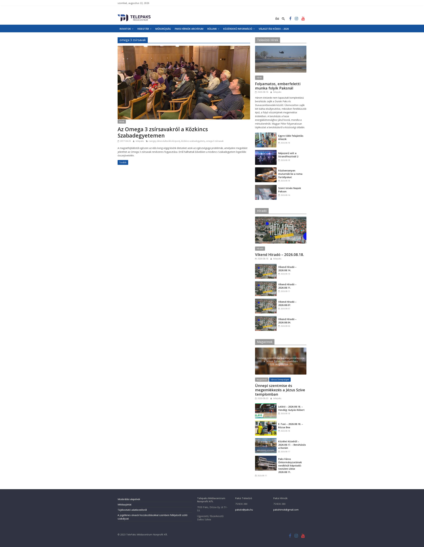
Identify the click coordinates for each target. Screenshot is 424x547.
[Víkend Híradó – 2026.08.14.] (266, 265)
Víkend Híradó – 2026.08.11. (287, 286)
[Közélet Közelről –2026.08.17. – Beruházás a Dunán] (266, 439)
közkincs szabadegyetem (193, 141)
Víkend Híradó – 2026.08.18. (279, 254)
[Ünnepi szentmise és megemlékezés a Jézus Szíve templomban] (280, 349)
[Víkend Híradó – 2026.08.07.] (266, 300)
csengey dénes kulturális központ (164, 141)
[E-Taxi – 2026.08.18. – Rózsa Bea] (266, 422)
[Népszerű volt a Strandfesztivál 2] (266, 151)
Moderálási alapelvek (129, 499)
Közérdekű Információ (237, 28)
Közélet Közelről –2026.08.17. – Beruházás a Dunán (292, 444)
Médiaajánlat (125, 504)
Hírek (121, 121)
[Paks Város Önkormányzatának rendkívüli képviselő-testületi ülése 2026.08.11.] (266, 457)
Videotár (143, 28)
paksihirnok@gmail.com (286, 509)
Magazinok (262, 379)
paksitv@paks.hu (244, 509)
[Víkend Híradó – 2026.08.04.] (266, 317)
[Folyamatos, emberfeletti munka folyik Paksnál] (280, 47)
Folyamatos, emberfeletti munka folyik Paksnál (277, 85)
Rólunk (212, 28)
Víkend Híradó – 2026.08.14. (287, 268)
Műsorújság (163, 28)
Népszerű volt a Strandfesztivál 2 (288, 155)
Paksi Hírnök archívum (189, 28)
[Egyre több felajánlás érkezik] (266, 134)
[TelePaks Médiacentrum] (134, 15)
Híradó (260, 248)
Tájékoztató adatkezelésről (132, 509)
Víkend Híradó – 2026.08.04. (287, 321)
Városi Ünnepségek (280, 379)
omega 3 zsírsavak (214, 141)
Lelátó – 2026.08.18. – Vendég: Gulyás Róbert (291, 408)
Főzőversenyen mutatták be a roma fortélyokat (290, 174)
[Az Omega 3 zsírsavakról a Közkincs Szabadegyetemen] (184, 48)
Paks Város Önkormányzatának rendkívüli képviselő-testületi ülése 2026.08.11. (290, 465)
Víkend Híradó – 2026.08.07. (287, 303)
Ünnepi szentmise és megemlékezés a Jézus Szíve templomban (280, 390)
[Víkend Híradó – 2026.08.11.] (266, 282)
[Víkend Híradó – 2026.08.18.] (280, 218)
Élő (277, 19)
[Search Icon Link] (283, 19)
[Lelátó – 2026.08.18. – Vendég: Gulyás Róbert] (266, 405)
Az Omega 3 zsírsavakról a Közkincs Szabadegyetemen (163, 132)
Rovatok (125, 28)
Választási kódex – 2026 (274, 28)
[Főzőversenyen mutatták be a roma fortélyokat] (266, 169)
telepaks (140, 141)
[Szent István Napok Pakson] (266, 186)
